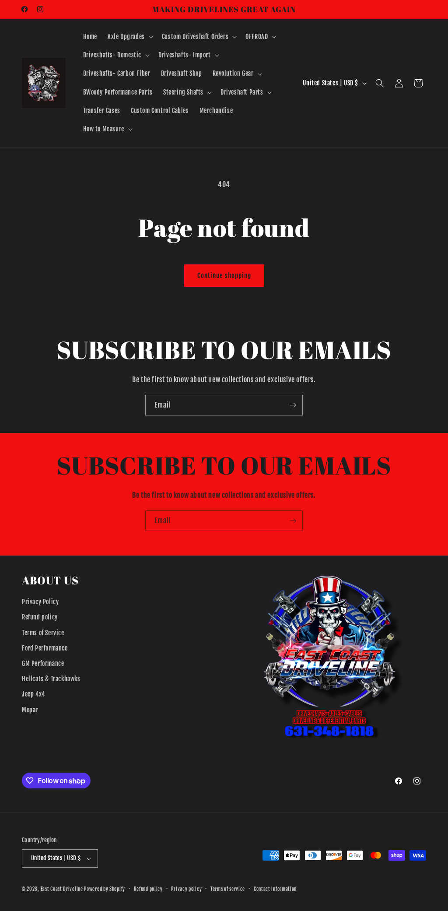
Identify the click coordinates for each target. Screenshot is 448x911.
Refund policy (40, 617)
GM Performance (43, 663)
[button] (129, 37)
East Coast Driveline (62, 889)
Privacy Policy (40, 601)
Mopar (30, 710)
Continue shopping (224, 275)
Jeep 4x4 (33, 694)
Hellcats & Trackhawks (51, 678)
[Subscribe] (292, 405)
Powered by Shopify (104, 889)
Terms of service (227, 889)
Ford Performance (45, 648)
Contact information (275, 889)
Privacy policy (186, 889)
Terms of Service (43, 633)
